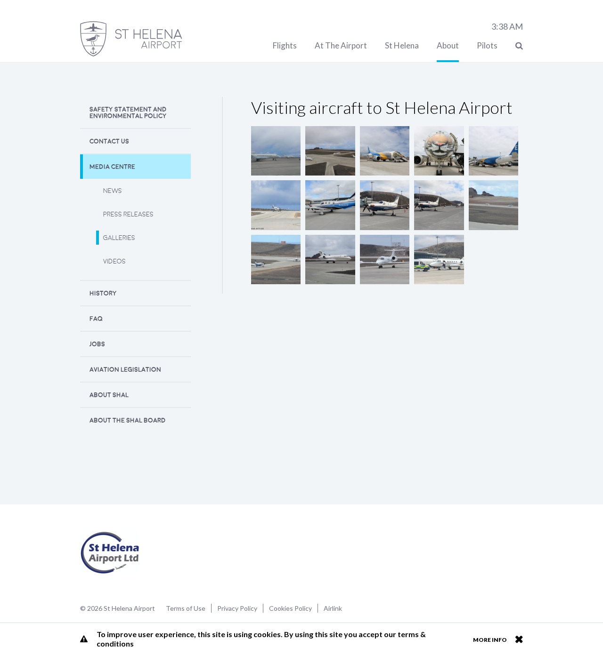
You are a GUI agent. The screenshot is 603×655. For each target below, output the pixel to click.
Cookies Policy (290, 608)
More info (490, 639)
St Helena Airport (110, 553)
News (112, 190)
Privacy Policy (237, 608)
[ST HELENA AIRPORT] (131, 38)
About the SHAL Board (128, 420)
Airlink (333, 608)
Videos (114, 261)
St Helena (402, 45)
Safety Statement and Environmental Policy (128, 113)
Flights (285, 45)
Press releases (128, 214)
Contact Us (109, 141)
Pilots (487, 45)
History (103, 293)
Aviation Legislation (125, 369)
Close (519, 639)
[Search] (519, 45)
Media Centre (112, 166)
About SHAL (109, 395)
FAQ (96, 318)
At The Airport (341, 45)
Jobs (97, 344)
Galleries (119, 237)
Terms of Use (185, 608)
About (448, 45)
